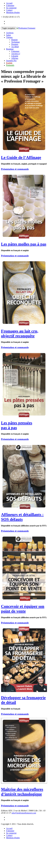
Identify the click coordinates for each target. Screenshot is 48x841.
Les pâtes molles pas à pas (23, 244)
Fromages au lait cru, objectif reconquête (19, 333)
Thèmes (9, 37)
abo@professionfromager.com (24, 813)
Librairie (14, 56)
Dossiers (14, 44)
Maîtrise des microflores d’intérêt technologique (22, 791)
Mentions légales (13, 12)
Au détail (15, 47)
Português (10, 65)
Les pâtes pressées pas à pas (16, 425)
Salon (8, 35)
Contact (9, 10)
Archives (9, 33)
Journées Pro (11, 61)
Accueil (9, 3)
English (9, 63)
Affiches (14, 58)
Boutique (10, 49)
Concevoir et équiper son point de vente (22, 608)
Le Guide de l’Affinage (21, 157)
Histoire (14, 40)
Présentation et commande (15, 169)
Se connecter (11, 8)
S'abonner (10, 5)
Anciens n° (15, 54)
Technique (15, 42)
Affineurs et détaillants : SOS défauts (22, 517)
